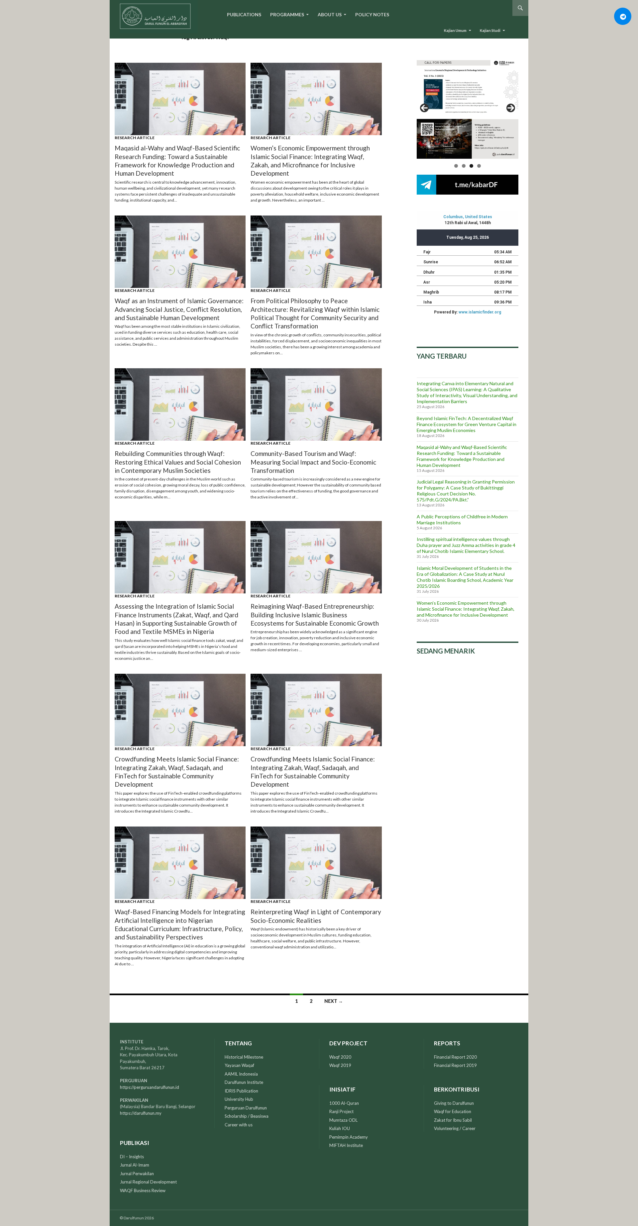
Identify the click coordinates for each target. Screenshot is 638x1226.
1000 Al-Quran (344, 1103)
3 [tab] (471, 166)
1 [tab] (456, 166)
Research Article (135, 137)
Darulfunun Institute (244, 1082)
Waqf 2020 (340, 1057)
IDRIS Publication (241, 1091)
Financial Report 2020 (455, 1057)
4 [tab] (479, 166)
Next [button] (510, 108)
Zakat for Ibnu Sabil (453, 1120)
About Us (330, 14)
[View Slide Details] (467, 108)
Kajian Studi (490, 30)
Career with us (239, 1124)
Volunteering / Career (455, 1128)
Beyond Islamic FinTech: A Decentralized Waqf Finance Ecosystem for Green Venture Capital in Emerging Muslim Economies (466, 424)
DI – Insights (132, 1156)
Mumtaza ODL (343, 1120)
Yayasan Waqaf (239, 1065)
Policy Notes (372, 14)
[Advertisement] (467, 714)
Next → (333, 1001)
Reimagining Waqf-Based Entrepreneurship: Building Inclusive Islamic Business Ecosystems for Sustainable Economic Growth (315, 614)
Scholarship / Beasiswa (246, 1116)
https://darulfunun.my (140, 1113)
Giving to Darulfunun (454, 1103)
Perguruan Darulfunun (246, 1107)
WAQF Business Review (142, 1190)
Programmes (287, 14)
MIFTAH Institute (346, 1145)
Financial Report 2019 (455, 1065)
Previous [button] (424, 108)
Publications (244, 14)
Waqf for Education (452, 1111)
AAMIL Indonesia (241, 1074)
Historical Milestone (244, 1057)
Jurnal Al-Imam (134, 1165)
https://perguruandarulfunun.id (149, 1087)
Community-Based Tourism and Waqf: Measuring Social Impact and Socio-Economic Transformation (313, 462)
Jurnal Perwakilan (137, 1173)
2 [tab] (464, 166)
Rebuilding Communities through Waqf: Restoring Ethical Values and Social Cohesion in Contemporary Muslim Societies (178, 462)
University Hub (239, 1099)
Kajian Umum (455, 30)
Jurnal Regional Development (148, 1181)
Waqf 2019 (340, 1065)
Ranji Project (341, 1111)
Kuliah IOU (339, 1128)
